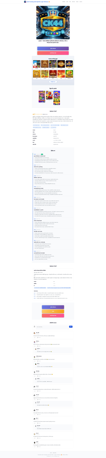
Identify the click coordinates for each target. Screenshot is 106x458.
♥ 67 (34, 337)
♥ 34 (34, 361)
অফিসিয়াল (63, 1)
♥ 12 (34, 414)
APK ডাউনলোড (53, 48)
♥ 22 (34, 446)
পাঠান (70, 326)
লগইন (70, 1)
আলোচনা (81, 1)
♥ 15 (34, 346)
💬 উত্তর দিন (39, 337)
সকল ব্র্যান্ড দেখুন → (53, 81)
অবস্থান (77, 1)
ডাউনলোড (73, 1)
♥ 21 (34, 423)
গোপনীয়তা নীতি (54, 452)
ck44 (34, 116)
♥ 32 (34, 399)
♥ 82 (34, 438)
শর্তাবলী (51, 452)
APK (67, 1)
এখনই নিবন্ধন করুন (53, 53)
